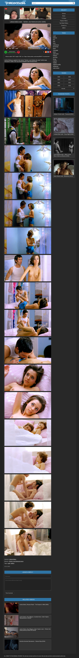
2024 (59, 79)
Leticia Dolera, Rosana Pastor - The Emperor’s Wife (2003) (34, 604)
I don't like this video (18, 52)
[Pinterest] (50, 52)
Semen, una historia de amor (16, 561)
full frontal (55, 46)
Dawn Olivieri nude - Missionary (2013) (63, 176)
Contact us (63, 25)
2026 (59, 76)
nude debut (56, 68)
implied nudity (57, 64)
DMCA (63, 28)
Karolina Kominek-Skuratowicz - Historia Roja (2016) (32, 641)
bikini (54, 52)
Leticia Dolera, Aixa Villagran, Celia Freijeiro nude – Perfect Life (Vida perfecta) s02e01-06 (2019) (35, 629)
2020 (59, 85)
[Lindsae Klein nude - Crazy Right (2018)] (64, 132)
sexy (54, 43)
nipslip (55, 62)
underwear (56, 45)
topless (55, 37)
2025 (69, 76)
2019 (69, 85)
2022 (59, 82)
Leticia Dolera (12, 559)
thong (54, 59)
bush (54, 48)
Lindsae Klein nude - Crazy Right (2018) (63, 134)
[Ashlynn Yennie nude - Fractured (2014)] (64, 112)
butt (54, 41)
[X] (44, 52)
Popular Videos (64, 20)
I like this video (5, 52)
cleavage (55, 50)
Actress (64, 13)
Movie (63, 15)
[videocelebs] (15, 5)
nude (54, 36)
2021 (69, 82)
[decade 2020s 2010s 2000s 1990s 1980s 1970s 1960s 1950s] (64, 88)
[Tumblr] (48, 52)
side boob (55, 54)
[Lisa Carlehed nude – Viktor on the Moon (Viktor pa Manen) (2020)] (64, 153)
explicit (55, 61)
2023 (69, 79)
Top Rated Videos (63, 23)
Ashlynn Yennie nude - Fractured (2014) (63, 114)
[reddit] (46, 52)
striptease (55, 66)
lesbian (55, 55)
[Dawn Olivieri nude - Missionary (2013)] (64, 174)
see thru (55, 57)
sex (54, 39)
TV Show (64, 18)
